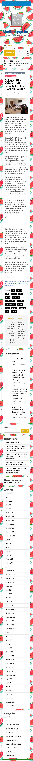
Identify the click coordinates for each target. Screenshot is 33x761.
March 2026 (9, 512)
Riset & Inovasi (10, 76)
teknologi (22, 308)
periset (20, 304)
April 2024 (9, 601)
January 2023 (10, 659)
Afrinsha (8, 717)
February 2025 (10, 563)
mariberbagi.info (16, 32)
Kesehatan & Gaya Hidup (13, 736)
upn (7, 311)
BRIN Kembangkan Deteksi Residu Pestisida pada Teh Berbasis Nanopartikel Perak (16, 470)
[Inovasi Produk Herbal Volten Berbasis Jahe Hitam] (22, 54)
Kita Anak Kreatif (11, 740)
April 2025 (9, 555)
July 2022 (8, 683)
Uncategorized (10, 756)
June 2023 (9, 640)
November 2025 (10, 528)
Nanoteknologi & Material (14, 73)
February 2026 (10, 516)
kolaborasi (16, 297)
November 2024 (10, 574)
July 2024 (8, 590)
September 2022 (10, 675)
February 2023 (10, 656)
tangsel (14, 308)
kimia (8, 297)
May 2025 (8, 551)
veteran (13, 311)
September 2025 (10, 536)
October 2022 (10, 671)
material (20, 301)
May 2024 (8, 598)
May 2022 (8, 690)
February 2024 (10, 609)
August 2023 (9, 632)
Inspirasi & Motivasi (12, 728)
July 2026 (8, 497)
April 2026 (9, 509)
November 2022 (10, 667)
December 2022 (10, 663)
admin (8, 93)
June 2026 (9, 501)
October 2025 (10, 532)
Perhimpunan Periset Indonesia (15, 748)
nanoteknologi (10, 304)
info (7, 294)
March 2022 (9, 698)
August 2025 (9, 540)
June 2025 (9, 547)
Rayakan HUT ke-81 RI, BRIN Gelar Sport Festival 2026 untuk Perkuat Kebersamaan (19, 393)
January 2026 (10, 520)
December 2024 (10, 571)
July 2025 (8, 543)
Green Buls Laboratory (12, 725)
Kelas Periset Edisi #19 (13, 442)
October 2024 (10, 578)
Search (7, 427)
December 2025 (10, 524)
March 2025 (9, 559)
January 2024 (10, 613)
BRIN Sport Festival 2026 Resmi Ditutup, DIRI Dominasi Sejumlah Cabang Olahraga (19, 375)
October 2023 (10, 625)
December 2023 (10, 617)
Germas (8, 721)
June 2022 (9, 687)
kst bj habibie (10, 301)
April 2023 (9, 648)
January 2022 (10, 706)
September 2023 (10, 629)
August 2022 (9, 679)
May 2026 (8, 505)
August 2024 (9, 586)
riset (7, 308)
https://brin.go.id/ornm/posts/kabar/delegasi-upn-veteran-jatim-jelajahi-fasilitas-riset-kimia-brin (19, 283)
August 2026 (9, 493)
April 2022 (9, 694)
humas (19, 290)
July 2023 (8, 636)
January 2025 (10, 567)
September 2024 (10, 582)
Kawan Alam (9, 732)
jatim (20, 294)
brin (13, 290)
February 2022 (10, 702)
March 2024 (9, 605)
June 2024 (9, 594)
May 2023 (8, 644)
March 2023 (9, 652)
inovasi (14, 294)
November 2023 (10, 621)
